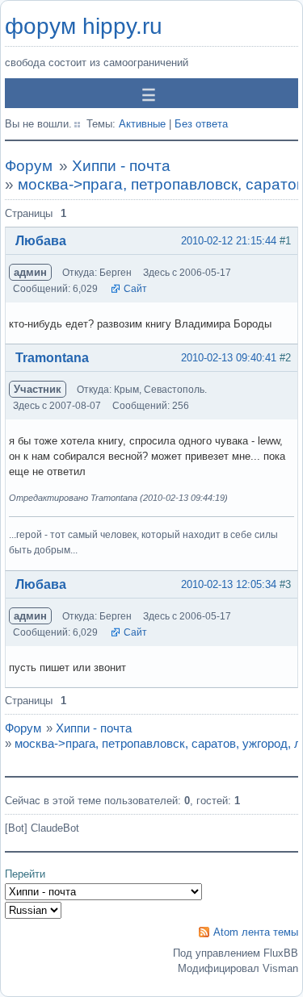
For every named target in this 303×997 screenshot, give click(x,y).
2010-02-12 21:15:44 (228, 241)
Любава (40, 241)
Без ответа (201, 124)
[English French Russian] (33, 910)
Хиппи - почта (121, 165)
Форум (29, 165)
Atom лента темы (255, 932)
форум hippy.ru (83, 26)
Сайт (135, 288)
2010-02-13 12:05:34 (228, 584)
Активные (142, 124)
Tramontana (52, 358)
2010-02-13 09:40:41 (228, 358)
